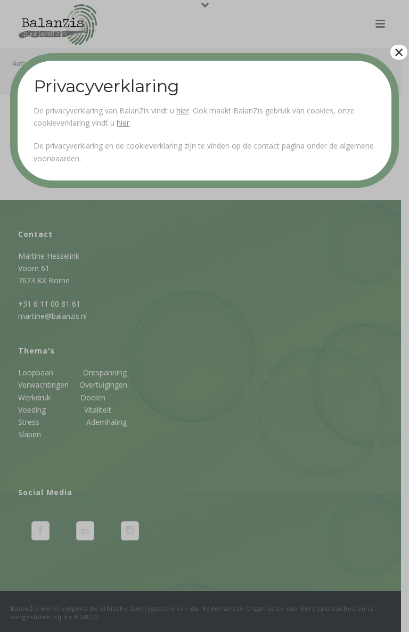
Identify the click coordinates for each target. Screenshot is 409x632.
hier (182, 110)
